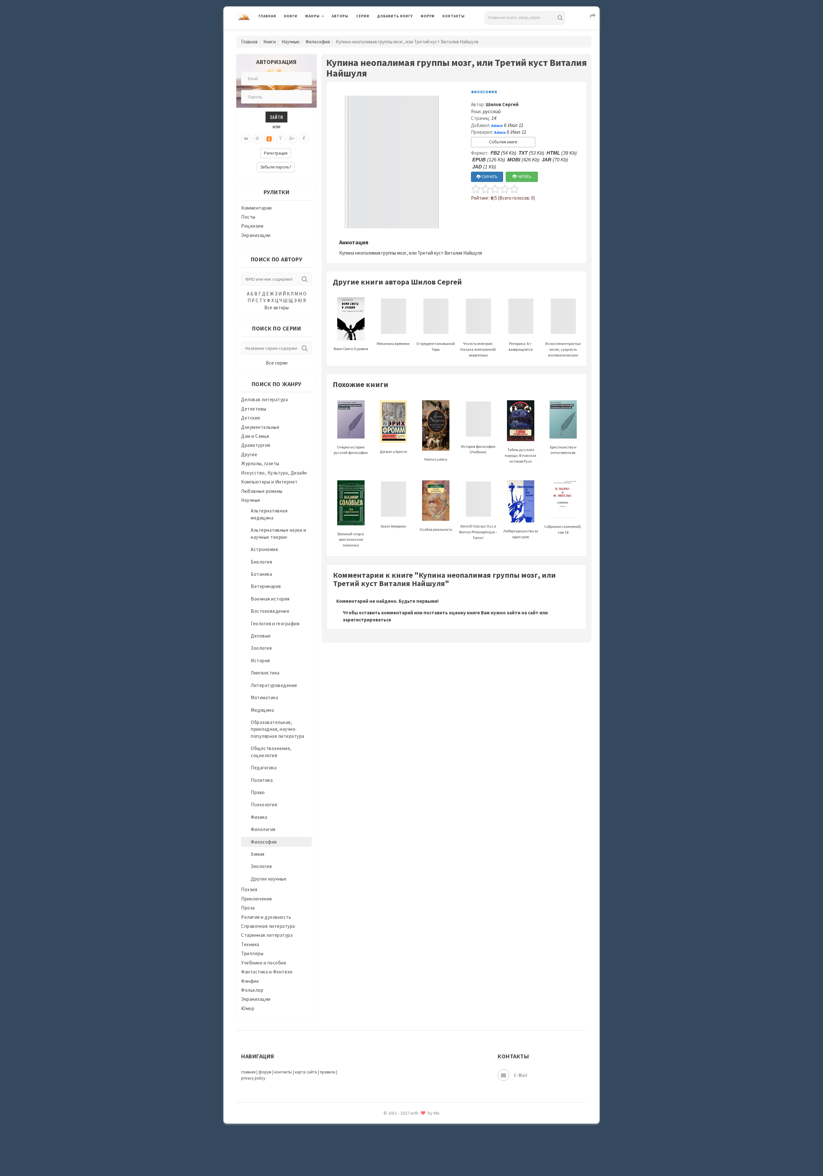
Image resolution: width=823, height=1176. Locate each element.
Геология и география (275, 623)
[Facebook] (304, 138)
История (260, 660)
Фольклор (252, 990)
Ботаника (261, 574)
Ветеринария (266, 586)
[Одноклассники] (269, 138)
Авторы (340, 16)
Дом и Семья (255, 436)
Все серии (276, 363)
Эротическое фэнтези (402, 1139)
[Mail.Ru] (257, 138)
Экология (261, 866)
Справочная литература (268, 926)
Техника (250, 944)
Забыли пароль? (275, 167)
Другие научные (268, 879)
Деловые (261, 636)
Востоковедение (270, 611)
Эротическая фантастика (406, 1125)
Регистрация (275, 153)
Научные (291, 42)
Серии (362, 16)
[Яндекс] (280, 138)
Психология (264, 804)
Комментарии (256, 208)
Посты (248, 217)
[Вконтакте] (246, 138)
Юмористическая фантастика (411, 1154)
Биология (261, 562)
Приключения (256, 899)
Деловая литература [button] (327, 33)
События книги (503, 142)
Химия (258, 854)
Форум (428, 16)
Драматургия (255, 445)
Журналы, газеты (260, 463)
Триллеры (252, 953)
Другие (249, 454)
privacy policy (253, 1078)
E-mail (520, 1075)
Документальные (260, 427)
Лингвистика (265, 673)
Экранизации (256, 235)
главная (248, 1072)
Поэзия (249, 889)
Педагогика (263, 767)
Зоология (261, 648)
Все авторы (276, 307)
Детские (250, 418)
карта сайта (306, 1072)
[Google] (292, 138)
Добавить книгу (395, 16)
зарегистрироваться (367, 620)
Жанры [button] (312, 16)
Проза (248, 908)
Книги (290, 16)
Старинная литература (267, 935)
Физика (259, 817)
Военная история (270, 599)
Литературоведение (274, 685)
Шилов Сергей (502, 104)
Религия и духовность (266, 917)
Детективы (254, 409)
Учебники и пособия (263, 963)
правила (327, 1072)
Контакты (453, 16)
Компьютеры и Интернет (269, 482)
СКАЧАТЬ (489, 176)
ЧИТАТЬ (524, 176)
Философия (317, 42)
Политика (262, 780)
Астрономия (264, 549)
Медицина (262, 710)
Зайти (276, 116)
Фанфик (250, 981)
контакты (283, 1072)
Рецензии (252, 226)
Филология (263, 829)
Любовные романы (262, 491)
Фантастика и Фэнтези (266, 972)
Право (258, 792)
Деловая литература (400, 33)
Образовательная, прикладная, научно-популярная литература (277, 729)
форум (264, 1072)
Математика (264, 697)
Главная (267, 16)
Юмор (247, 1008)
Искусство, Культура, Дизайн (274, 473)
